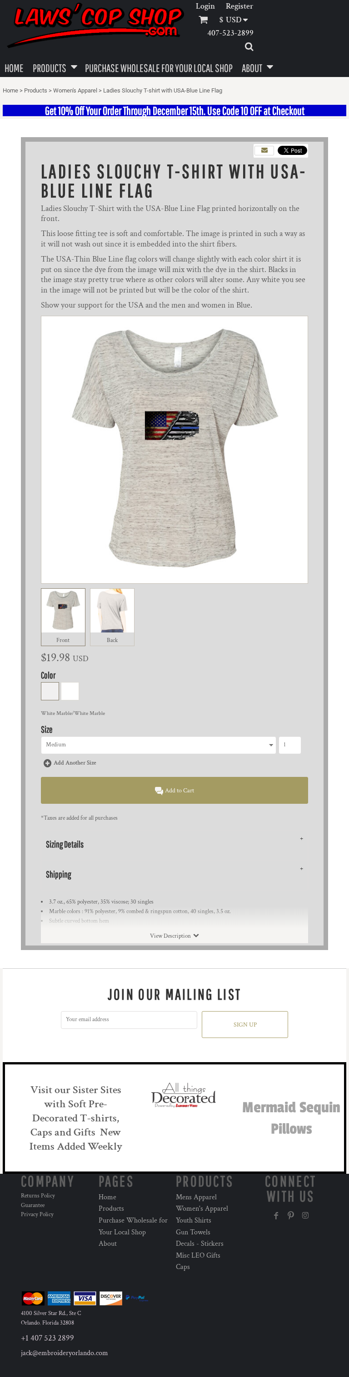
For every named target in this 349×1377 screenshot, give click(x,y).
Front (63, 640)
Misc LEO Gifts (198, 1255)
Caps (183, 1267)
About (108, 1244)
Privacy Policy (37, 1214)
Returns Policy (38, 1196)
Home (10, 90)
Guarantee (33, 1205)
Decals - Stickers (200, 1244)
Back (112, 640)
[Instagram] (305, 1215)
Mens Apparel (196, 1197)
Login (205, 6)
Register (240, 6)
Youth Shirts (193, 1220)
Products (35, 90)
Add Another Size (75, 763)
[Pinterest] (290, 1215)
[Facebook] (276, 1215)
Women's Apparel (75, 90)
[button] (236, 19)
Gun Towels (193, 1232)
